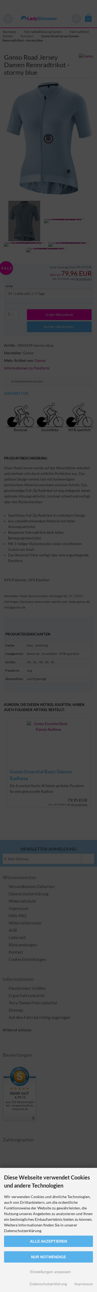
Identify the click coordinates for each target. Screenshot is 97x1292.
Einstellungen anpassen (50, 1272)
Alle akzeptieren (48, 1241)
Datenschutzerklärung (48, 1283)
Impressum (83, 1283)
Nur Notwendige (48, 1257)
